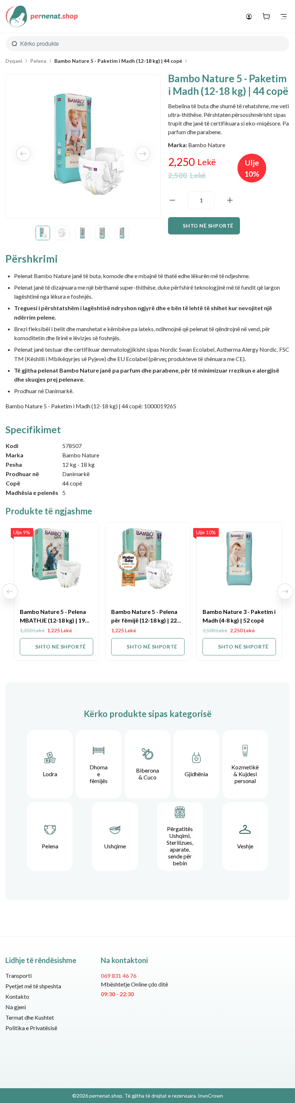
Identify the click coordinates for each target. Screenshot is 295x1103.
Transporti (18, 975)
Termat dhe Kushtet (29, 1017)
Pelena (38, 60)
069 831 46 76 (118, 975)
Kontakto (17, 996)
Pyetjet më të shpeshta (33, 986)
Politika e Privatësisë (31, 1027)
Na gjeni (15, 1006)
